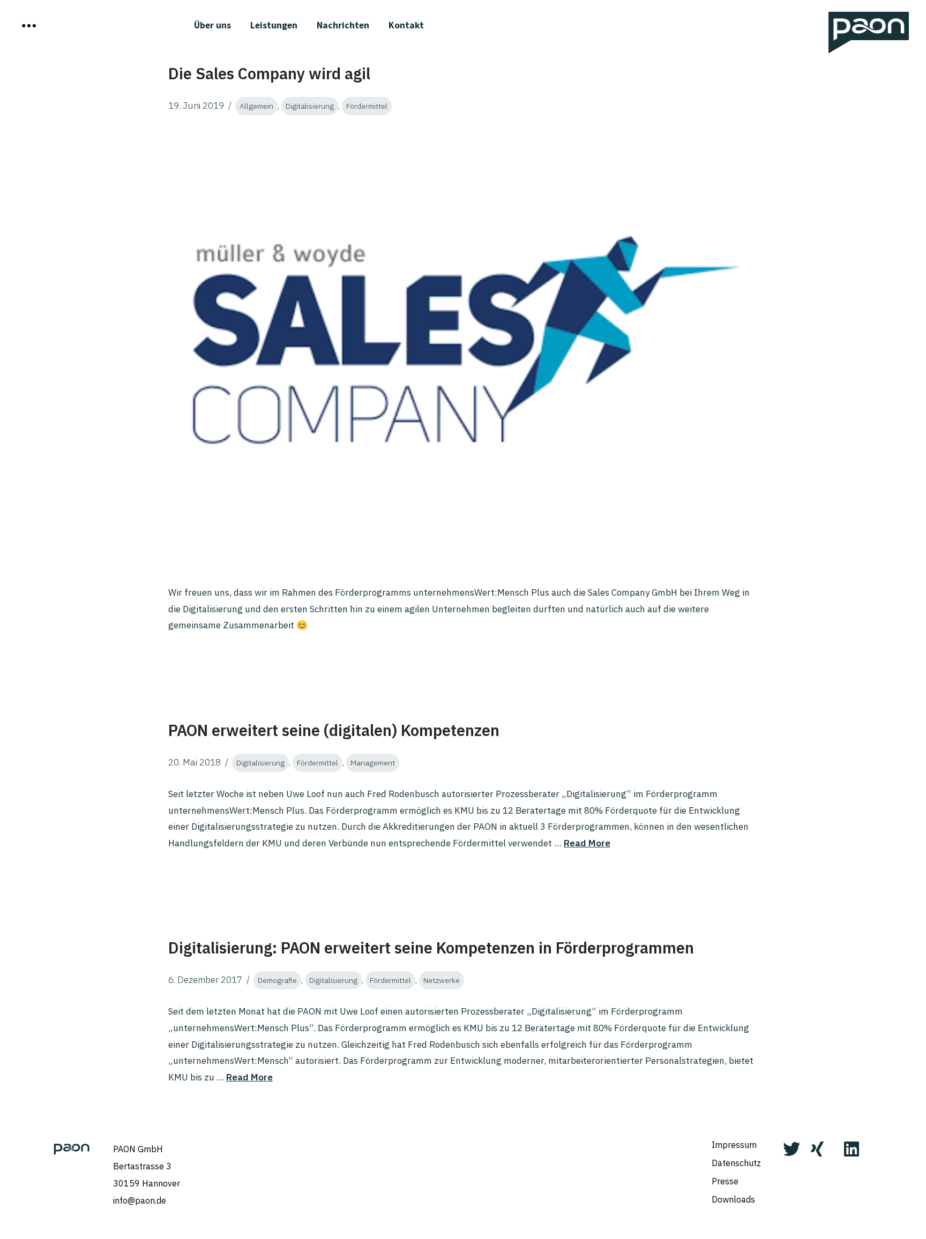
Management (372, 763)
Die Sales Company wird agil (269, 73)
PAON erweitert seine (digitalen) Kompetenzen (333, 730)
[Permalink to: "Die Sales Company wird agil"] (463, 350)
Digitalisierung (310, 106)
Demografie (277, 980)
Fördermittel (366, 106)
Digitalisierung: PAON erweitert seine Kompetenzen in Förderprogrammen (431, 947)
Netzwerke (441, 980)
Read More (587, 843)
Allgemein (256, 106)
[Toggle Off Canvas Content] (29, 25)
